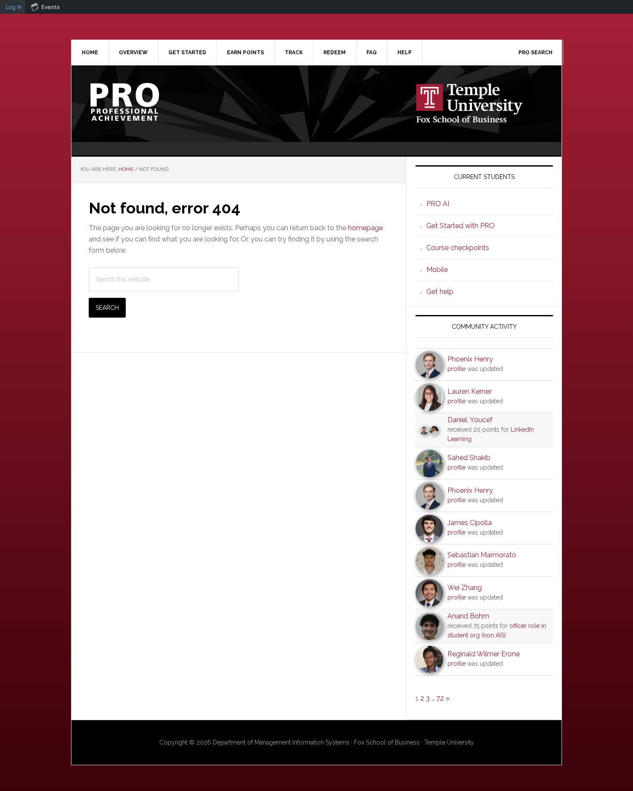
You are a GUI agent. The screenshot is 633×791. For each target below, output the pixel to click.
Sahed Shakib (468, 458)
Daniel (457, 420)
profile (456, 368)
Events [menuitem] (50, 6)
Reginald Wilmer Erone (483, 654)
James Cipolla (469, 523)
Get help (439, 291)
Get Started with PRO (460, 226)
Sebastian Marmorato (481, 555)
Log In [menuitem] (14, 6)
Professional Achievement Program (145, 102)
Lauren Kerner (469, 391)
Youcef (481, 420)
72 (440, 698)
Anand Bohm (468, 616)
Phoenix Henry (470, 359)
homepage (365, 228)
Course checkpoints (457, 248)
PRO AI (437, 204)
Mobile (437, 270)
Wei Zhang (464, 588)
